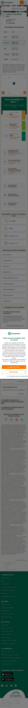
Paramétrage (13, 372)
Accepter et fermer (13, 367)
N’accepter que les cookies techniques (15, 376)
